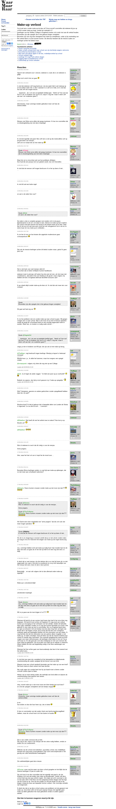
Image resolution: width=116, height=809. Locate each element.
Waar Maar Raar (7, 5)
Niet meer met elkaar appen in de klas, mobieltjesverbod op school (40, 53)
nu (23, 802)
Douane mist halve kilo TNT (36, 19)
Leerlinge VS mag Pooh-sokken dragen (31, 57)
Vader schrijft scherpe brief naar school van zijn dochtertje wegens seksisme (43, 50)
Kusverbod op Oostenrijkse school (29, 52)
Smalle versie (62, 807)
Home (3, 19)
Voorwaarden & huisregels (5, 49)
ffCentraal (30, 44)
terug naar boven (74, 807)
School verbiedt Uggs (25, 55)
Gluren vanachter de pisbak (27, 48)
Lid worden (5, 23)
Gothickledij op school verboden (28, 60)
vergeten (10, 45)
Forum (3, 21)
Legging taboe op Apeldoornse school (30, 58)
